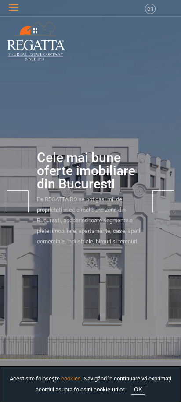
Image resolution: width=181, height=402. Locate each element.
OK (138, 389)
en (150, 8)
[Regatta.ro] (23, 41)
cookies (71, 378)
